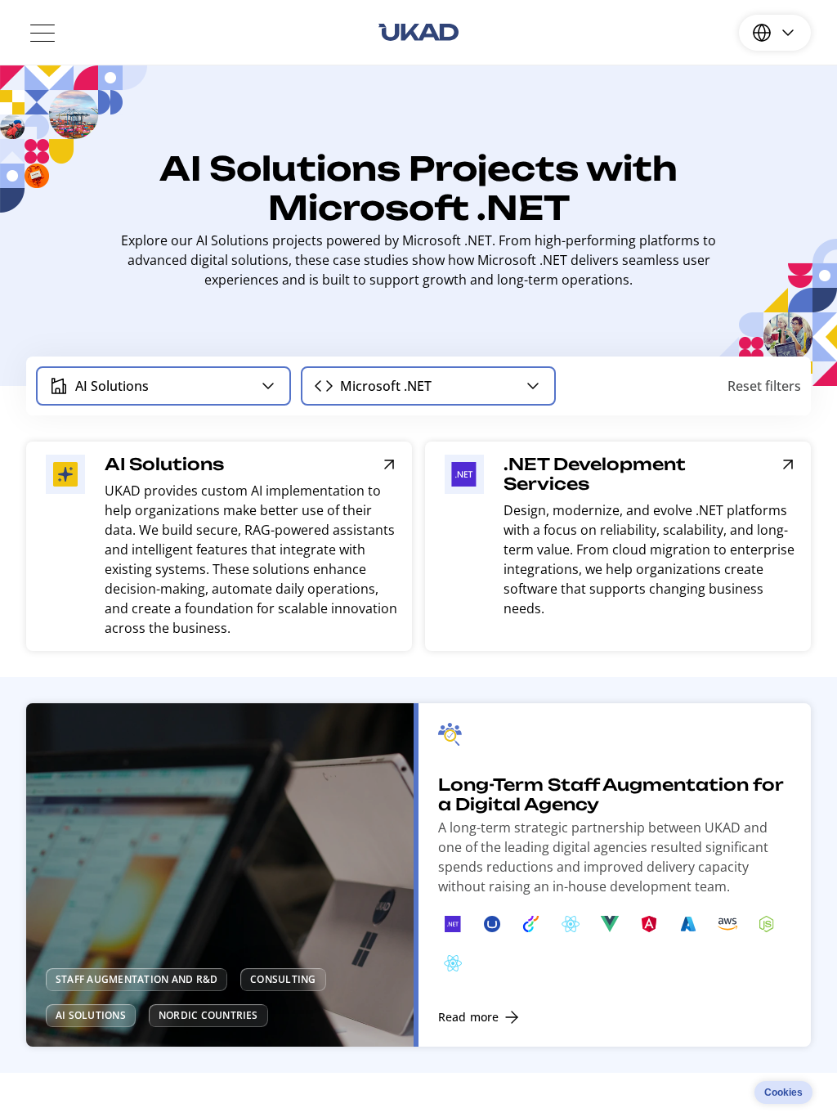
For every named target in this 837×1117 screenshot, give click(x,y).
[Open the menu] (42, 32)
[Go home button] (418, 33)
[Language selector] (775, 33)
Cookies (783, 1092)
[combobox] (163, 386)
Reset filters (764, 386)
